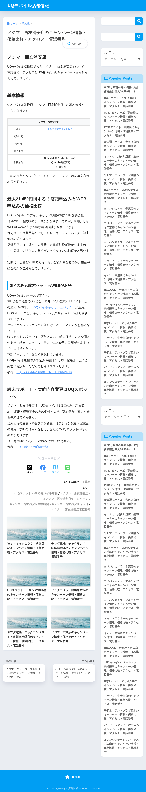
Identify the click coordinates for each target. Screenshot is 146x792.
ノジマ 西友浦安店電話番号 (71, 509)
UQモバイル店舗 (47, 493)
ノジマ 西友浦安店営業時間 (30, 504)
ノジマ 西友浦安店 (75, 493)
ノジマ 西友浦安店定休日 (71, 504)
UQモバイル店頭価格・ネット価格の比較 (44, 372)
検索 (139, 21)
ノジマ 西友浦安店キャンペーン (66, 498)
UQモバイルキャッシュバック (51, 307)
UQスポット (23, 493)
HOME (75, 777)
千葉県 (86, 482)
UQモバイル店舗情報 (28, 5)
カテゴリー (110, 52)
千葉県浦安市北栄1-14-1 (59, 129)
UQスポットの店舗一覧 (32, 447)
